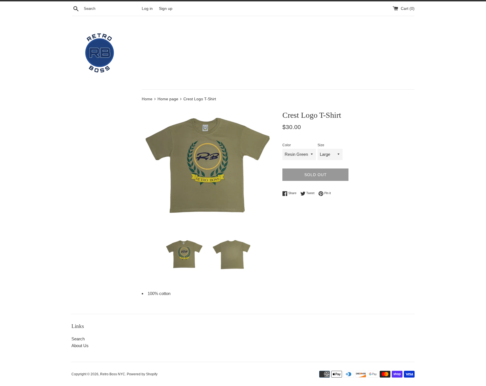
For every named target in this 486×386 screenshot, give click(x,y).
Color (286, 145)
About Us (80, 345)
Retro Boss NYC (112, 374)
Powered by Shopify (142, 374)
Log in (147, 8)
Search (78, 338)
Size (321, 145)
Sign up (165, 8)
